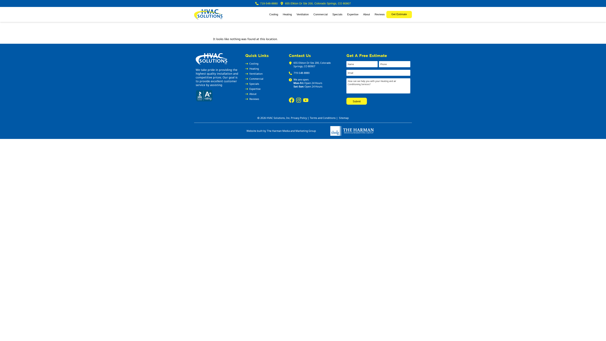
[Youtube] (306, 100)
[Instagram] (298, 100)
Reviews (380, 14)
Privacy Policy (299, 118)
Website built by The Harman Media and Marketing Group (281, 131)
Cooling (273, 14)
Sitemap (343, 118)
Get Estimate (399, 14)
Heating (287, 14)
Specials (337, 14)
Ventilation (303, 14)
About (366, 14)
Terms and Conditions (323, 118)
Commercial (320, 14)
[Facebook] (291, 100)
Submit (357, 101)
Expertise (352, 14)
